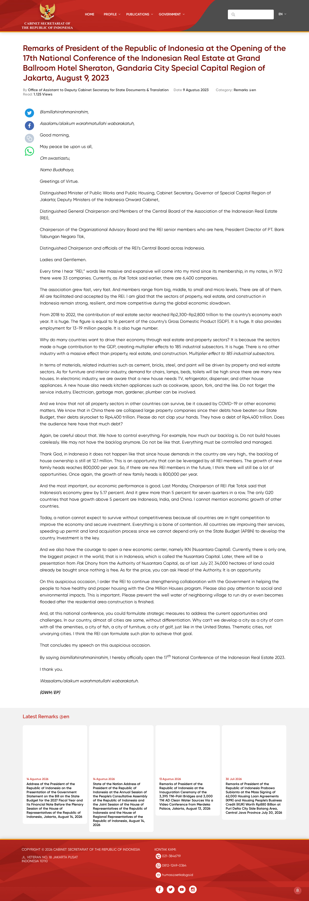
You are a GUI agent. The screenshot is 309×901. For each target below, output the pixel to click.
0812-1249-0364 (173, 865)
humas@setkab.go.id (177, 875)
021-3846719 (171, 856)
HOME (89, 14)
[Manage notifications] (298, 890)
